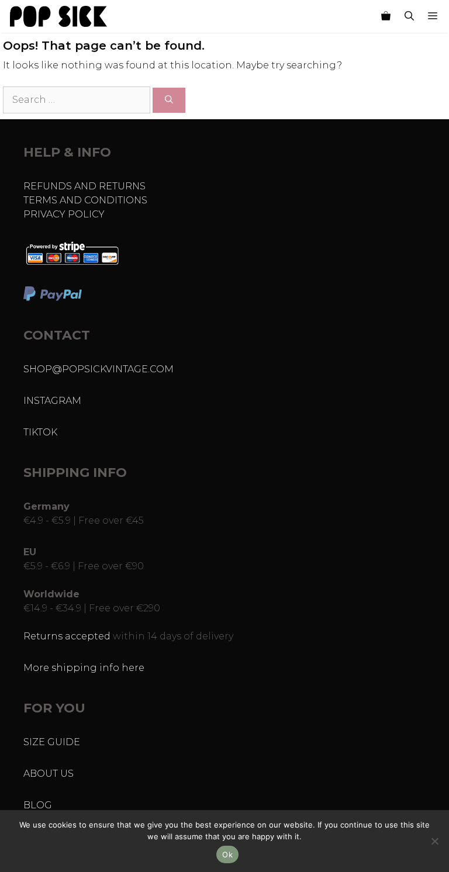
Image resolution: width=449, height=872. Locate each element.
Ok (227, 854)
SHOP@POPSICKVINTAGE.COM (98, 369)
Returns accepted (66, 636)
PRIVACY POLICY (64, 214)
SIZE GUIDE (51, 742)
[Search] (169, 100)
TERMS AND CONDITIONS (85, 200)
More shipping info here (83, 667)
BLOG (37, 805)
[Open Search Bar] (409, 16)
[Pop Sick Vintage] (58, 16)
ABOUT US (48, 773)
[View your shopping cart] (386, 16)
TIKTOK (40, 432)
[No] (434, 841)
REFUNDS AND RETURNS (84, 186)
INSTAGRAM (52, 400)
